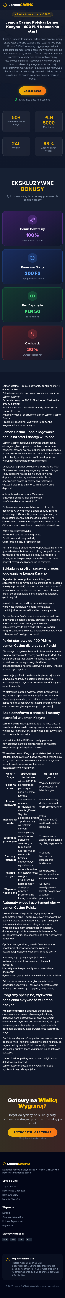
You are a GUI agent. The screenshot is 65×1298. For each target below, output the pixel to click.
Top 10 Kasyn (9, 1186)
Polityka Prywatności (12, 1221)
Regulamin (7, 1225)
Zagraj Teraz (32, 90)
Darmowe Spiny (10, 1195)
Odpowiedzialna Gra (12, 1217)
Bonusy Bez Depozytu (13, 1190)
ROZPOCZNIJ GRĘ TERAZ (32, 1132)
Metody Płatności (11, 1199)
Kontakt (6, 1213)
